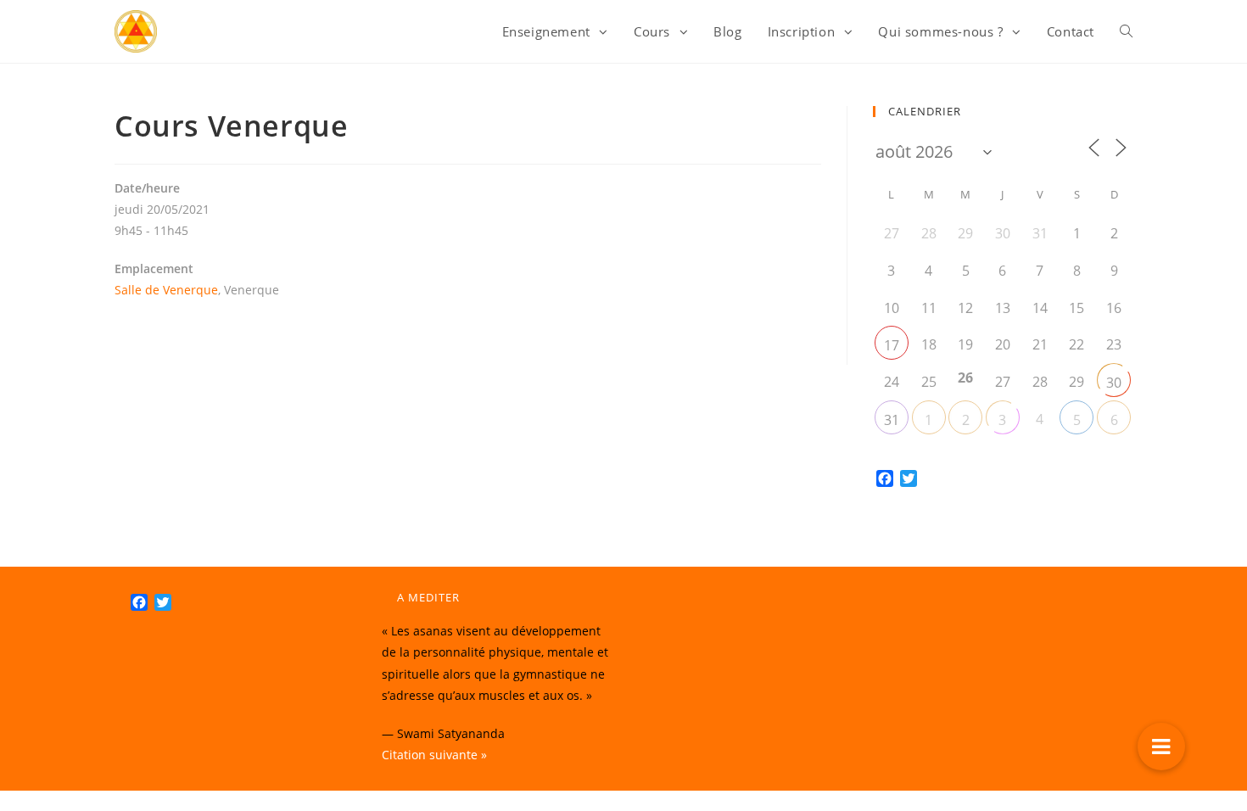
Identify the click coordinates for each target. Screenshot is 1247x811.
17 (891, 345)
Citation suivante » (434, 755)
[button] (1161, 746)
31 (891, 420)
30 (1113, 382)
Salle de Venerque (166, 290)
